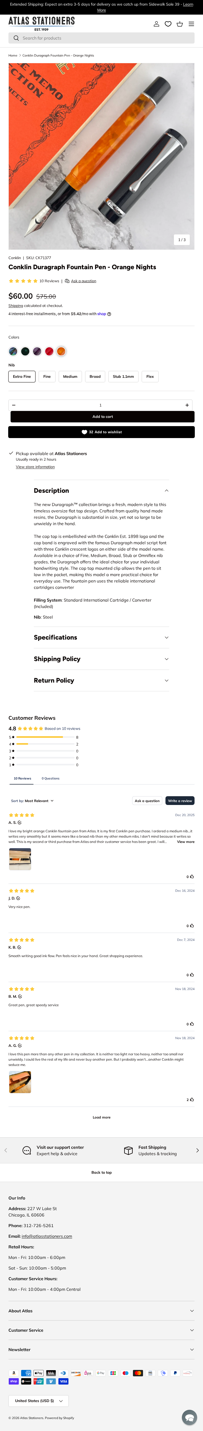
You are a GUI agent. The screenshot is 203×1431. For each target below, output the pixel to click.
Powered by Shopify (59, 1418)
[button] (180, 24)
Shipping (15, 305)
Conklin (14, 257)
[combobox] (101, 38)
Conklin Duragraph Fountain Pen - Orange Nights (58, 55)
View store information (35, 466)
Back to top (101, 1172)
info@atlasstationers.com (47, 1236)
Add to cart (103, 416)
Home (12, 55)
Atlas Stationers (31, 1418)
